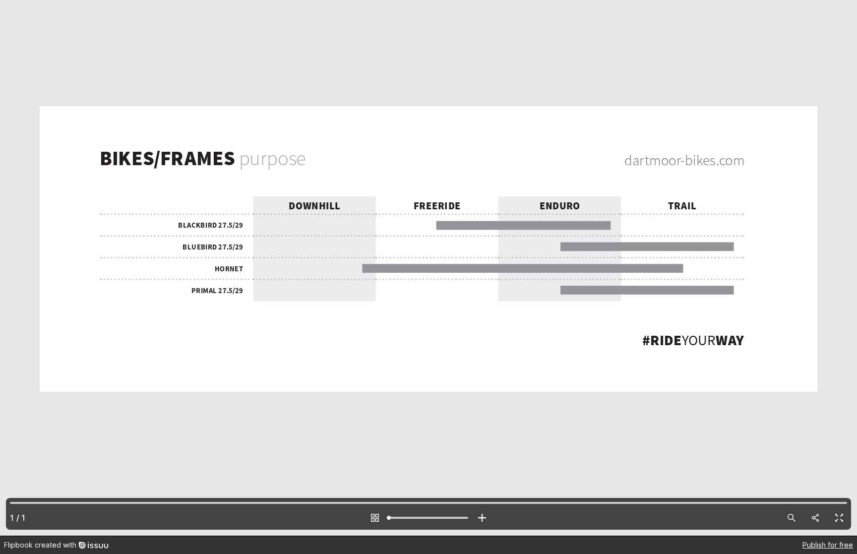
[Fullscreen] (839, 518)
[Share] (815, 518)
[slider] (428, 518)
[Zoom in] (482, 518)
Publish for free (827, 545)
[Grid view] (375, 518)
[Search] (791, 518)
